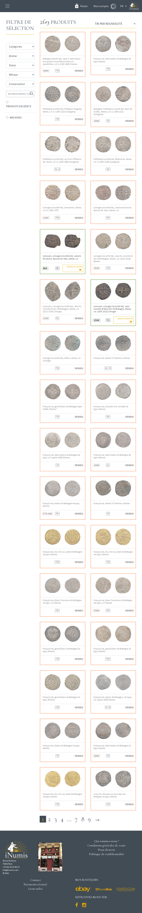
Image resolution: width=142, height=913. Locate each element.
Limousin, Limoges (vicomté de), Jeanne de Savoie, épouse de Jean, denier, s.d (62, 257)
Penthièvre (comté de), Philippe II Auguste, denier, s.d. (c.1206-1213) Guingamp (62, 110)
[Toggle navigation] (7, 6)
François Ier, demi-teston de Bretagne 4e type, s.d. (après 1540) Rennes (61, 456)
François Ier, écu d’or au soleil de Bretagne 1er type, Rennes (113, 553)
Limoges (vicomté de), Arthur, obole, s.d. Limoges (62, 359)
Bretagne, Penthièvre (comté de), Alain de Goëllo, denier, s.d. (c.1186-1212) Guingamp (113, 112)
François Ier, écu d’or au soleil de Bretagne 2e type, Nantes (62, 795)
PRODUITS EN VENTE (18, 106)
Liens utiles (35, 889)
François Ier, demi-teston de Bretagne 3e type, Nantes (112, 60)
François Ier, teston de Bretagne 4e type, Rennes (61, 504)
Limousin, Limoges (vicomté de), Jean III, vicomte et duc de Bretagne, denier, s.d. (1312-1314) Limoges (62, 309)
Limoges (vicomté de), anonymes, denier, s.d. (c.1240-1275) (62, 208)
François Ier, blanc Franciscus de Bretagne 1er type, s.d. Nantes (113, 601)
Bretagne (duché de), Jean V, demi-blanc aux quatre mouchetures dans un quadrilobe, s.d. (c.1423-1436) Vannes (62, 61)
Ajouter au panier (74, 266)
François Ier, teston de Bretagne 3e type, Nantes (61, 747)
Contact (35, 880)
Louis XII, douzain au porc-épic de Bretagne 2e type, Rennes (109, 795)
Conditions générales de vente (106, 845)
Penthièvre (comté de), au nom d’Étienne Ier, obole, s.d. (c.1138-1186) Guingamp (62, 160)
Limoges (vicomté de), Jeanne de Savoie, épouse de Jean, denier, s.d (113, 208)
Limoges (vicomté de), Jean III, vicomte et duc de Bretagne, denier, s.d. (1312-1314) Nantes (113, 259)
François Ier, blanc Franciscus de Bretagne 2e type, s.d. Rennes (62, 601)
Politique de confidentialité (106, 854)
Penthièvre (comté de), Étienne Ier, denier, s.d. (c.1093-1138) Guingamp (113, 160)
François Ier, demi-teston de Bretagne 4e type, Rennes (112, 456)
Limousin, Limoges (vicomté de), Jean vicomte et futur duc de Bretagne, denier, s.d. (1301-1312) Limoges (112, 309)
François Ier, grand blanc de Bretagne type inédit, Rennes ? (62, 407)
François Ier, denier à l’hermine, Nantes (112, 503)
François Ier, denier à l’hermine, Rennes (112, 358)
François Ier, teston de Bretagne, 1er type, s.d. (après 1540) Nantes (113, 698)
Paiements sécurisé (35, 884)
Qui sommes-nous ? (106, 841)
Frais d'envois (106, 850)
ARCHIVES (16, 117)
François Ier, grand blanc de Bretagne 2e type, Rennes (61, 650)
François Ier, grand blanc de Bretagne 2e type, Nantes (112, 650)
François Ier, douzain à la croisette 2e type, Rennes (111, 407)
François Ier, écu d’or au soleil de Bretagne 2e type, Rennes (62, 553)
